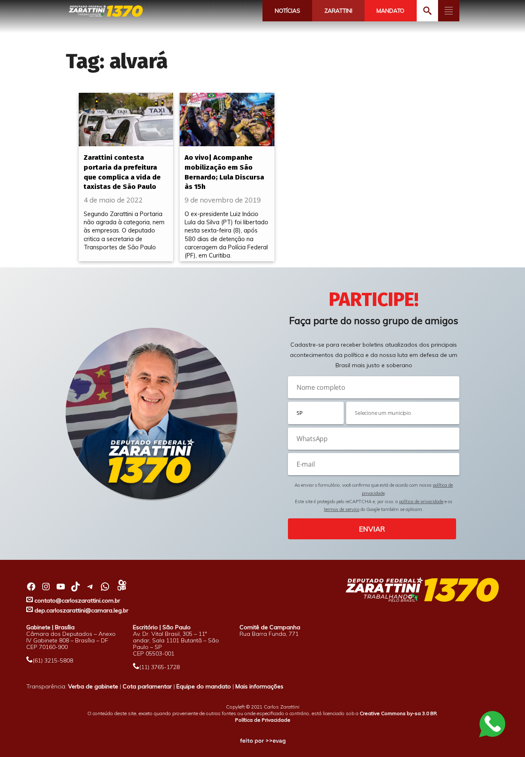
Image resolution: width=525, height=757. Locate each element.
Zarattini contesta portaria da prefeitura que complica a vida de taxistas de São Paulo (122, 172)
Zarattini (338, 10)
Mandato (390, 10)
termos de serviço (341, 509)
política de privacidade (421, 501)
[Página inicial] (106, 11)
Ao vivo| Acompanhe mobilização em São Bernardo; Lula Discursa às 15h (224, 172)
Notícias (287, 10)
